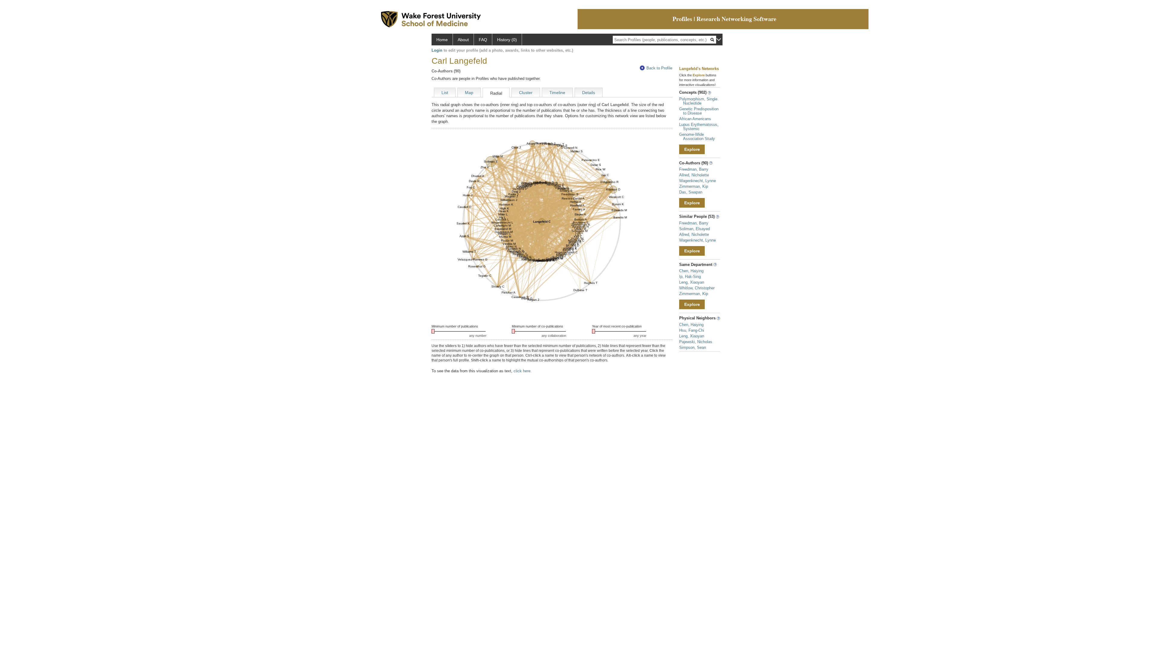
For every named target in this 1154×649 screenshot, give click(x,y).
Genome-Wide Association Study (697, 136)
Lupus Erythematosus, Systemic (699, 126)
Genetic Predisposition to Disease (699, 111)
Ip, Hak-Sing (690, 276)
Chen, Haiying (691, 271)
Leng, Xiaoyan (691, 282)
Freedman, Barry (693, 169)
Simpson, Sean (692, 347)
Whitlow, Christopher (697, 288)
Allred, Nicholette (694, 175)
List (444, 92)
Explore (692, 149)
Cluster (526, 92)
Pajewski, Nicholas (695, 342)
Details (588, 92)
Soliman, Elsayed (694, 229)
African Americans (695, 119)
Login (437, 50)
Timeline (557, 92)
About (463, 39)
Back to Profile (659, 68)
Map (469, 92)
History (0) (507, 39)
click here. (523, 371)
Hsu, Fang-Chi (691, 330)
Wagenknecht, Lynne (697, 180)
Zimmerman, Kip (693, 186)
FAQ (483, 39)
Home (442, 39)
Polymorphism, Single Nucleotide (698, 101)
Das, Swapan (690, 192)
